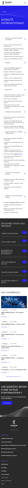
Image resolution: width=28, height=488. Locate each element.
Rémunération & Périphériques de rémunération (7, 252)
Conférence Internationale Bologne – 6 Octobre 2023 (12, 347)
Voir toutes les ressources (12, 376)
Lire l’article (4, 317)
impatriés (20, 154)
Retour (4, 12)
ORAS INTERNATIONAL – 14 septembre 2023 (12, 358)
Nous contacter (5, 474)
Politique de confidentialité (6, 480)
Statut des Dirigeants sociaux (8, 263)
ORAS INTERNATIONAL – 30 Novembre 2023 (12, 335)
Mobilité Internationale (9, 233)
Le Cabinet (4, 467)
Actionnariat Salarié (8, 242)
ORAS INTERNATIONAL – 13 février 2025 (13, 324)
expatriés (16, 154)
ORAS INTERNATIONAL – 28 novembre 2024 (12, 313)
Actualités (3, 471)
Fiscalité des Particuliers (9, 272)
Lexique (2, 483)
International (4, 464)
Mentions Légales (4, 477)
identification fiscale (14, 202)
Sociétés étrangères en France (9, 281)
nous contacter (6, 403)
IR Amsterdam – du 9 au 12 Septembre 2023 (13, 369)
